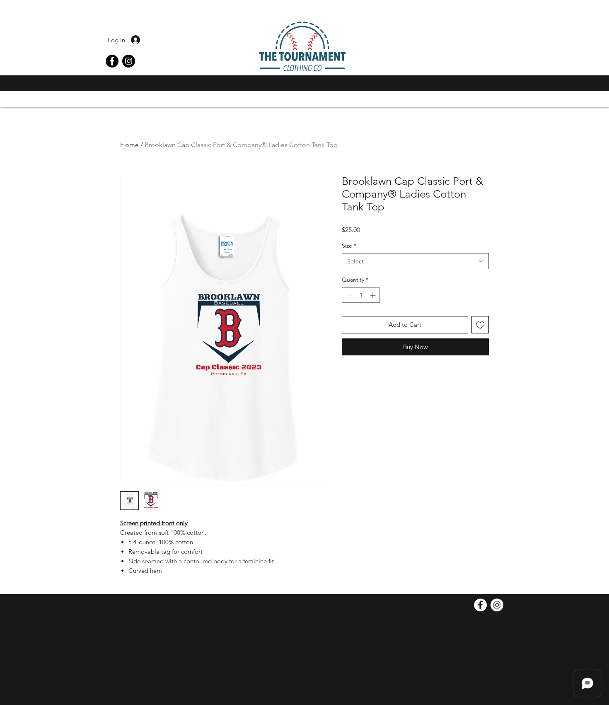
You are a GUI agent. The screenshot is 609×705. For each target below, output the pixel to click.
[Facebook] (112, 61)
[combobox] (415, 261)
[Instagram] (128, 61)
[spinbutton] (360, 295)
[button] (500, 84)
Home (129, 145)
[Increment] (373, 295)
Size (349, 245)
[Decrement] (348, 295)
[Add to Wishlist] (480, 325)
